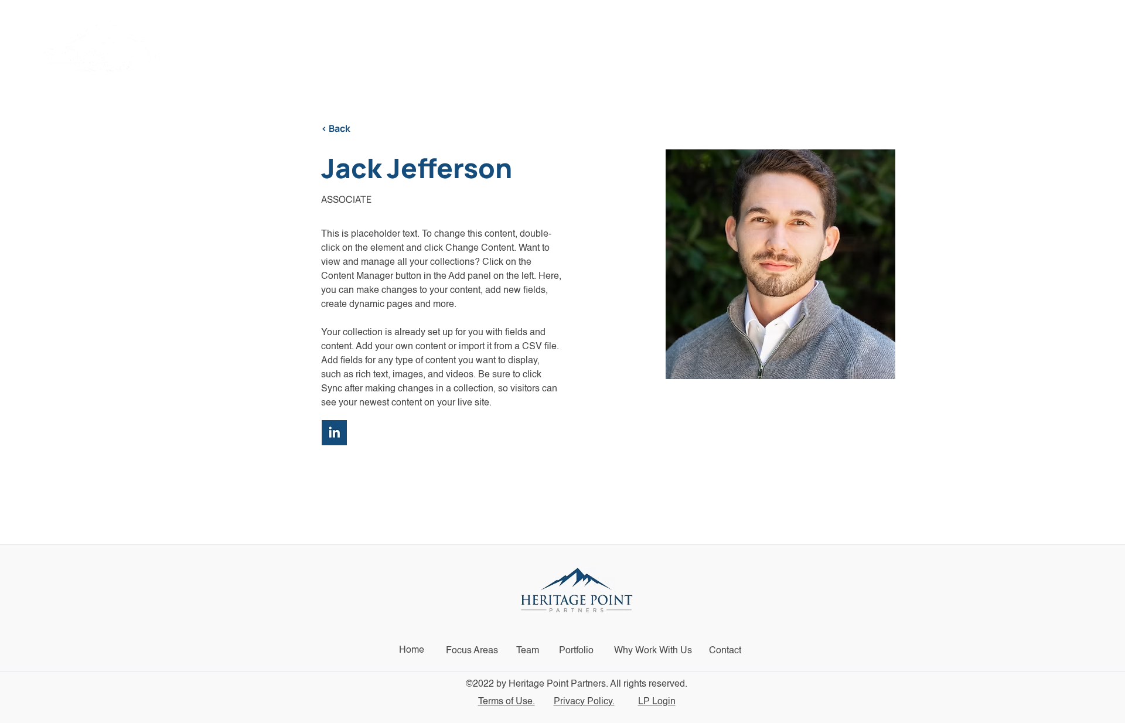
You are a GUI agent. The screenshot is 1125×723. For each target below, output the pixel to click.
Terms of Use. (506, 702)
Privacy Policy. (584, 702)
